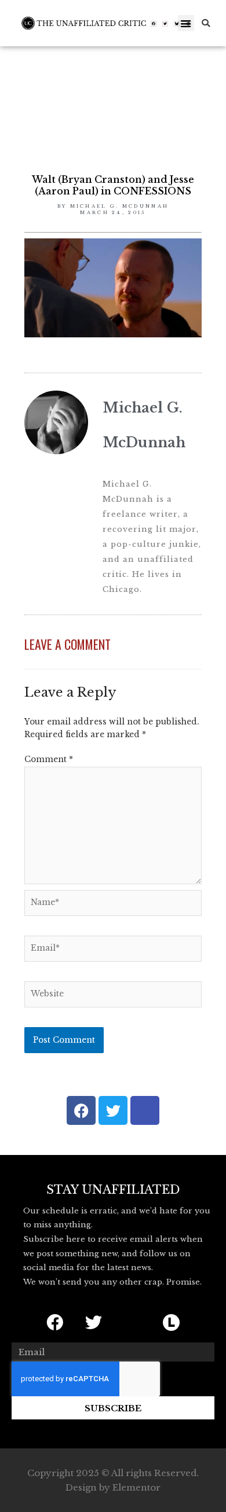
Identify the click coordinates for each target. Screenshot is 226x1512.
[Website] (113, 997)
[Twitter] (165, 24)
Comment (48, 759)
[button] (186, 23)
